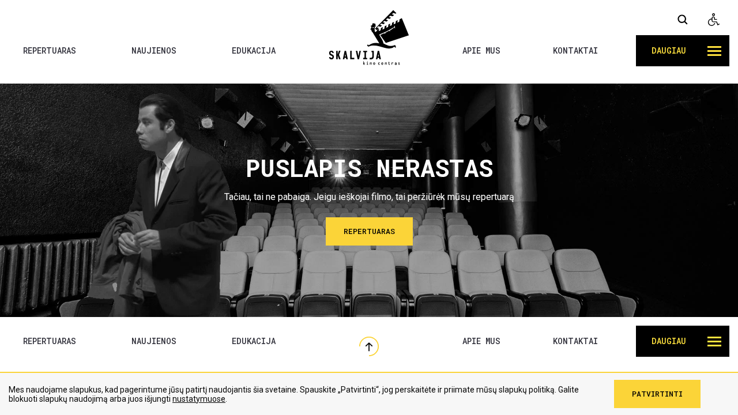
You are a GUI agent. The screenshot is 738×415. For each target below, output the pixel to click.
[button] (682, 50)
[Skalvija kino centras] (369, 37)
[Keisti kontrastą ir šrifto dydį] (713, 19)
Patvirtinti (657, 393)
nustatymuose (198, 398)
